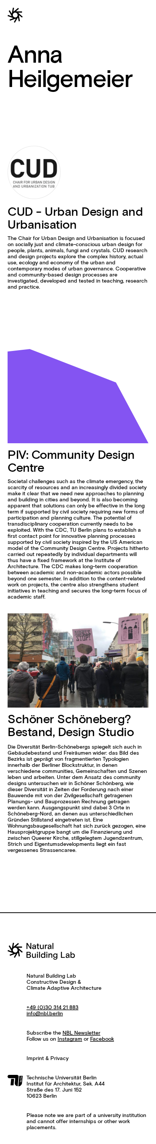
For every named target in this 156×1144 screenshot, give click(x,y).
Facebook (102, 1039)
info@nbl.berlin (45, 1013)
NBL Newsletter (81, 1033)
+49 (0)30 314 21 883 (52, 1007)
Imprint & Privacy (48, 1058)
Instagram (70, 1039)
